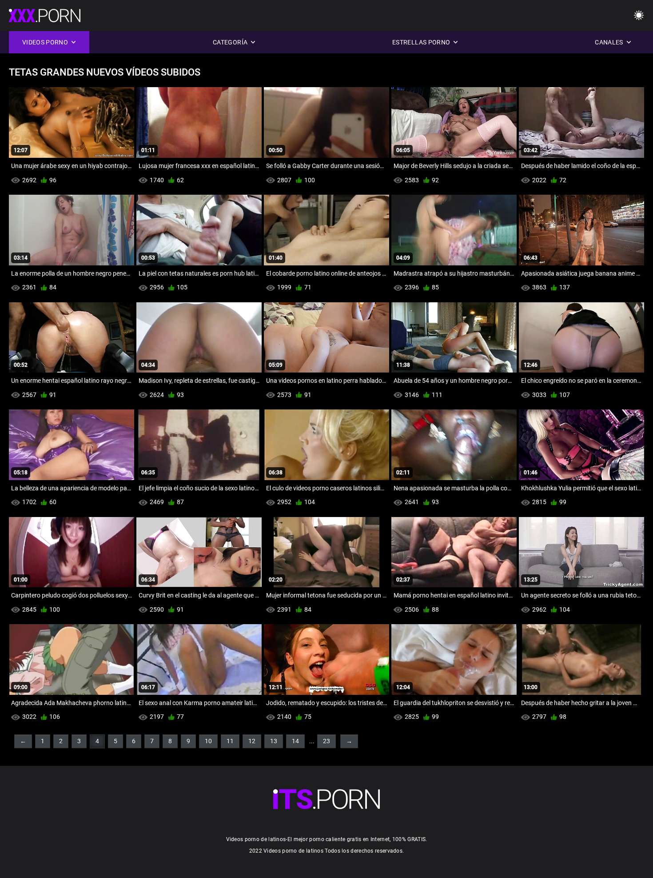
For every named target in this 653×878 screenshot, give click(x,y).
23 (326, 741)
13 (273, 741)
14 (295, 741)
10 (208, 741)
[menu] (638, 15)
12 (251, 741)
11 (230, 741)
